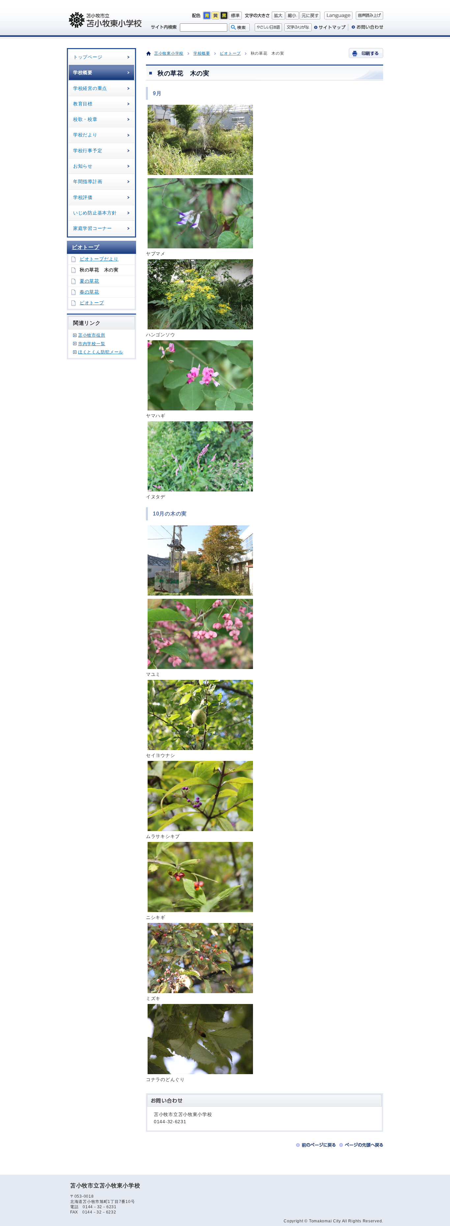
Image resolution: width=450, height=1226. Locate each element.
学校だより (85, 134)
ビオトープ (85, 247)
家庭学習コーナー (92, 228)
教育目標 (83, 103)
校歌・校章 (85, 119)
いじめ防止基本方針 (95, 212)
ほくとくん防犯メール (100, 351)
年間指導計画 (87, 181)
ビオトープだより (99, 259)
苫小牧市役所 (91, 335)
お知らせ (83, 166)
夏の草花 (89, 281)
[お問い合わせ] (365, 29)
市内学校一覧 (91, 343)
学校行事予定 (87, 150)
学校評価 (83, 197)
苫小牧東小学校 (168, 53)
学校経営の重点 (90, 88)
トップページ (87, 57)
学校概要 (83, 72)
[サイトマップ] (330, 29)
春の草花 (89, 292)
